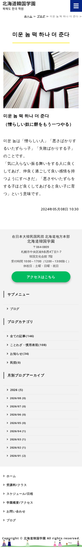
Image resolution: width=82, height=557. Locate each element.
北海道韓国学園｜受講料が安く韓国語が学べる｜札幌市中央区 (29, 6)
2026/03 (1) (18, 439)
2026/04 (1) (18, 431)
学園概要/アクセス (20, 502)
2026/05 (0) (18, 423)
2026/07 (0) (18, 406)
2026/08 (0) (18, 398)
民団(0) (15, 362)
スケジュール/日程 (20, 494)
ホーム (28, 16)
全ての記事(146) (22, 336)
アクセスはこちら (41, 277)
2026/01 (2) (18, 456)
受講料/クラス (17, 485)
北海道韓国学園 (35, 538)
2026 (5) (16, 390)
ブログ (41, 16)
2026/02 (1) (18, 447)
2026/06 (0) (18, 414)
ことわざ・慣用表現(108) (28, 345)
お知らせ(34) (19, 354)
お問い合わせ (16, 511)
